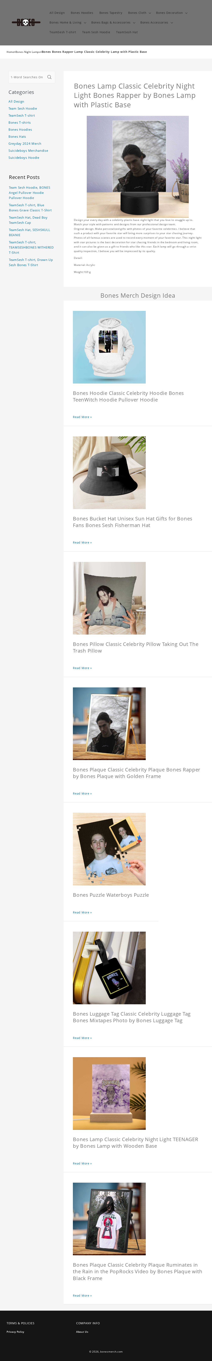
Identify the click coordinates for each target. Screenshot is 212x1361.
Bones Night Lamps (28, 52)
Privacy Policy (15, 1332)
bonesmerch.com (111, 1351)
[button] (139, 13)
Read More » (82, 417)
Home (10, 52)
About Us (82, 1332)
